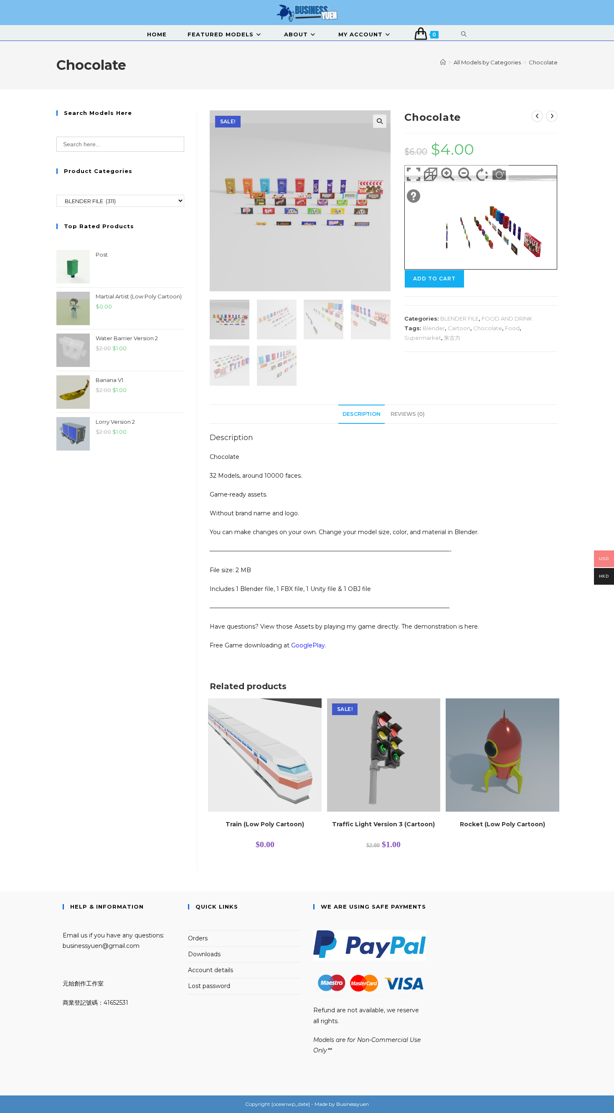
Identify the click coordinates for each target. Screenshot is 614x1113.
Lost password (209, 986)
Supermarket (422, 337)
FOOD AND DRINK (507, 318)
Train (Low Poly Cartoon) (265, 824)
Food (512, 328)
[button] (379, 121)
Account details (210, 970)
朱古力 (452, 337)
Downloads (204, 954)
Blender (434, 328)
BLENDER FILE (459, 318)
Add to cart (434, 278)
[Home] (443, 62)
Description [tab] (362, 414)
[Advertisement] (120, 519)
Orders (198, 938)
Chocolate (543, 62)
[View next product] (552, 116)
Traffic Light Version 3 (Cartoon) (383, 824)
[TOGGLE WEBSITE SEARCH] (464, 34)
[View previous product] (537, 116)
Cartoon (459, 328)
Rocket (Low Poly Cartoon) (502, 824)
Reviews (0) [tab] (408, 414)
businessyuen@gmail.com (101, 946)
